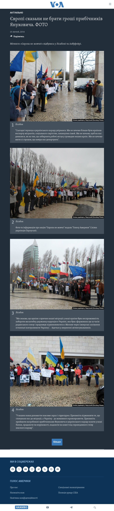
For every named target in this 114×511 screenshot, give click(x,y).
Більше (57, 442)
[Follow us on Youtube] (25, 469)
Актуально (16, 13)
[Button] (17, 37)
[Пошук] (95, 507)
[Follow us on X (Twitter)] (19, 469)
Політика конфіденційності (24, 498)
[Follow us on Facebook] (12, 469)
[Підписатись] (57, 469)
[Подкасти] (51, 469)
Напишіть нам (17, 493)
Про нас (14, 487)
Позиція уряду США (68, 493)
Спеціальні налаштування (71, 487)
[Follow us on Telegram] (38, 469)
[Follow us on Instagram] (32, 469)
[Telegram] (71, 507)
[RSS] (44, 469)
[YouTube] (47, 507)
